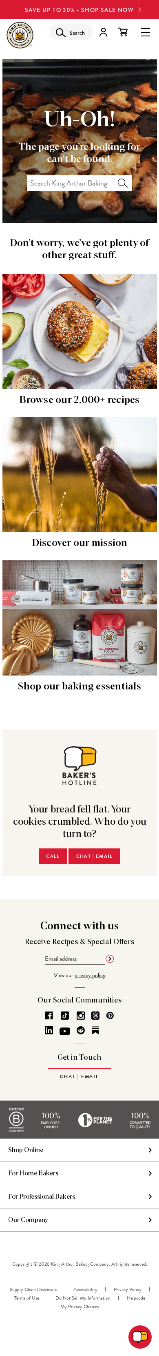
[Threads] (95, 1015)
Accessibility (85, 1289)
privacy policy (90, 975)
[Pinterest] (110, 1015)
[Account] (103, 32)
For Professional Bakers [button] (41, 1196)
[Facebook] (49, 1015)
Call (53, 856)
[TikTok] (65, 1015)
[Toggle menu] (145, 32)
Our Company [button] (28, 1220)
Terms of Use (26, 1298)
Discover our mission (80, 543)
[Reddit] (81, 1030)
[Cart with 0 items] (123, 32)
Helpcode (136, 1298)
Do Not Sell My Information (82, 1298)
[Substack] (95, 1030)
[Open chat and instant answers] (140, 1337)
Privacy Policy (127, 1289)
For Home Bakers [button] (33, 1173)
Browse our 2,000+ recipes (79, 400)
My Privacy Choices (79, 1306)
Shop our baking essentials (79, 686)
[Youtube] (65, 1031)
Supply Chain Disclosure (33, 1289)
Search (123, 183)
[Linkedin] (49, 1030)
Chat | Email (94, 856)
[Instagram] (81, 1015)
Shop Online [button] (25, 1150)
